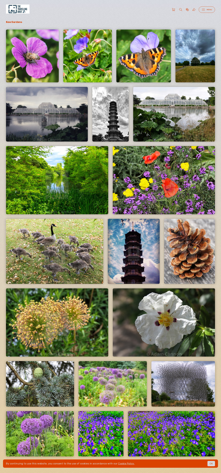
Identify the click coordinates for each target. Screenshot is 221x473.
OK (211, 463)
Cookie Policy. (126, 463)
